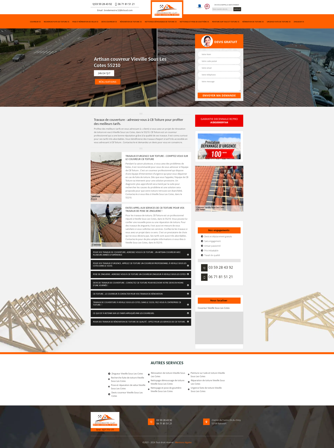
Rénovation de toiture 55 (131, 22)
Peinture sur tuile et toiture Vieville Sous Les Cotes (208, 375)
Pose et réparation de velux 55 (85, 22)
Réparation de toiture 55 (253, 22)
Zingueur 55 (299, 22)
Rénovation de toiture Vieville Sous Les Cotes (168, 375)
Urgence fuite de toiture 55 (279, 22)
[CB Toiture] (167, 9)
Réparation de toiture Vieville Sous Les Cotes (208, 382)
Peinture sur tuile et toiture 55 (225, 22)
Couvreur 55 (35, 22)
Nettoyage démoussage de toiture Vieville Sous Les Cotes (167, 382)
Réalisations (108, 81)
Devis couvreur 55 (109, 22)
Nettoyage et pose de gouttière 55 (194, 22)
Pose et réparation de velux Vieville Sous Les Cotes (128, 387)
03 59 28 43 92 (103, 4)
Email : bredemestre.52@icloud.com (115, 10)
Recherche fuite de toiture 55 (56, 22)
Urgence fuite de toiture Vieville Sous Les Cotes (206, 389)
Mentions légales (183, 442)
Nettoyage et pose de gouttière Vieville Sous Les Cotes (166, 389)
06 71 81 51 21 (126, 4)
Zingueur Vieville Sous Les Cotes (127, 373)
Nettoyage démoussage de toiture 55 (161, 22)
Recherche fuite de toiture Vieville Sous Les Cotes (127, 379)
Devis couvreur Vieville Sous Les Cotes (127, 394)
